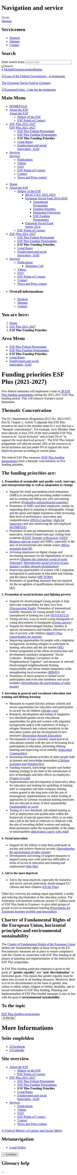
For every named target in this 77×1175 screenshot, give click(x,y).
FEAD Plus (50, 887)
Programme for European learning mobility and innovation (36, 909)
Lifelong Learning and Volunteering (39, 762)
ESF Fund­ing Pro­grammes (41, 217)
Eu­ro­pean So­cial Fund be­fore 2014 (39, 225)
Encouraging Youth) (23, 608)
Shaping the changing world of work (44, 559)
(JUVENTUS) (60, 615)
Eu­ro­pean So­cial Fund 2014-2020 (46, 198)
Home (13, 184)
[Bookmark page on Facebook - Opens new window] (17, 1046)
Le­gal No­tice (17, 1147)
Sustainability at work (24, 806)
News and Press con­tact (32, 177)
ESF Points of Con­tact (31, 120)
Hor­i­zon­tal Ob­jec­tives (46, 212)
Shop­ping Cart (34, 266)
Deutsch (14, 38)
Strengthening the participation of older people (42, 850)
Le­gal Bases (25, 141)
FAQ (20, 166)
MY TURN (45, 577)
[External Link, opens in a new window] (29, 89)
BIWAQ (53, 672)
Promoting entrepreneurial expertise (44, 502)
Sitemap (7, 21)
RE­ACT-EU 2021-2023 (40, 194)
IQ (12, 587)
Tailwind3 (15, 562)
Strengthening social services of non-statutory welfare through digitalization (39, 564)
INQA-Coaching (41, 520)
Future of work (19, 778)
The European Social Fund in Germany (26, 83)
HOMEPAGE (18, 106)
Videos (21, 163)
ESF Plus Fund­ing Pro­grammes (37, 134)
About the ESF (18, 109)
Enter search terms (13, 62)
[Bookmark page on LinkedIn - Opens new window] (16, 1050)
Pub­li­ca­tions (25, 159)
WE (60, 647)
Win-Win (32, 866)
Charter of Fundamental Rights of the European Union (41, 944)
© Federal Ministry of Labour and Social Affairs (32, 1130)
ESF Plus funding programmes (21, 1014)
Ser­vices (14, 152)
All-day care (49, 710)
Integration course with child (50, 831)
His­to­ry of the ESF (29, 117)
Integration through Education (42, 735)
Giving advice (61, 622)
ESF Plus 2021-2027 (22, 124)
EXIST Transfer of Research (40, 538)
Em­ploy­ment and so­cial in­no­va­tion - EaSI (32, 147)
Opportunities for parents (25, 636)
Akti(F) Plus (54, 633)
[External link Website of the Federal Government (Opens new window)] (33, 76)
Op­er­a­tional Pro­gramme (40, 203)
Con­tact (14, 45)
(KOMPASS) (17, 527)
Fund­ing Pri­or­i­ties (44, 209)
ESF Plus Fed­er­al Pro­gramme (35, 131)
